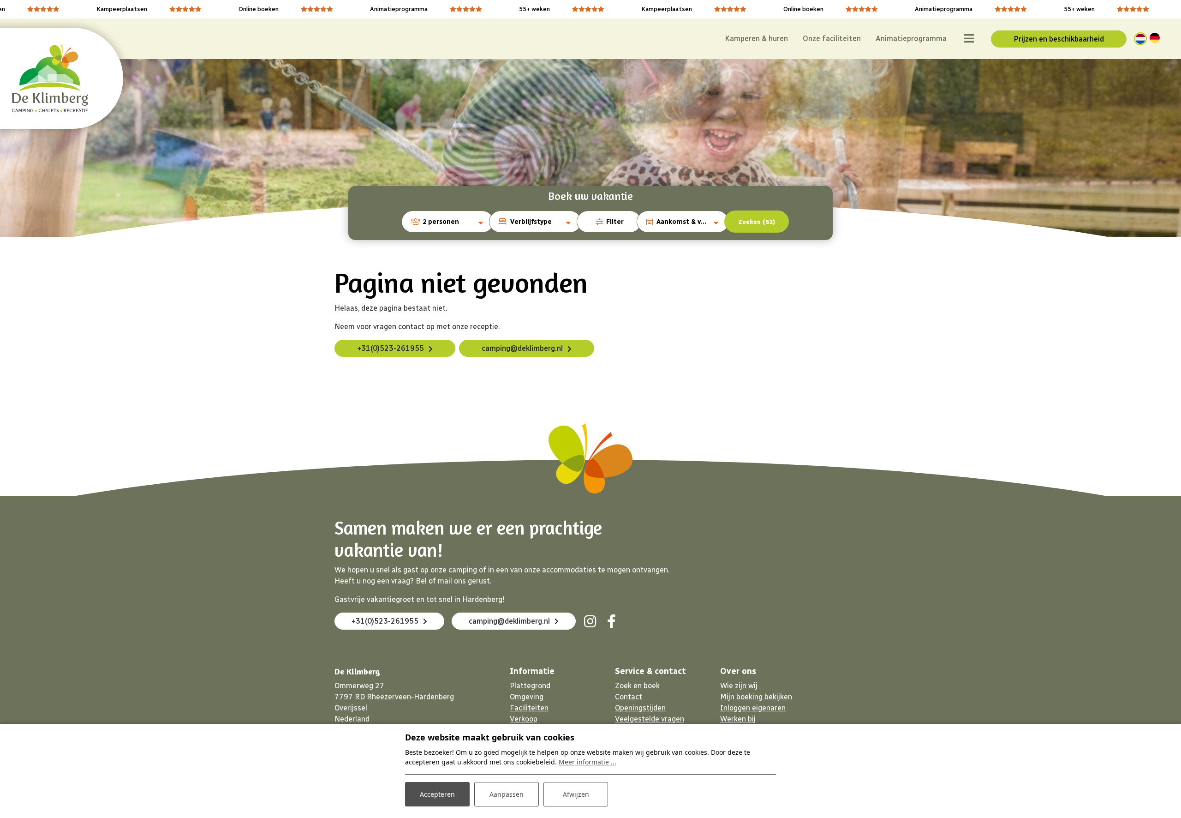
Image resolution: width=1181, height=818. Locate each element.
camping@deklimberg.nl (522, 348)
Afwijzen (576, 794)
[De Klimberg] (50, 78)
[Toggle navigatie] (968, 38)
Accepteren (437, 794)
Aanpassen (506, 794)
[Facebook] (611, 621)
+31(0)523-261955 (390, 348)
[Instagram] (590, 621)
